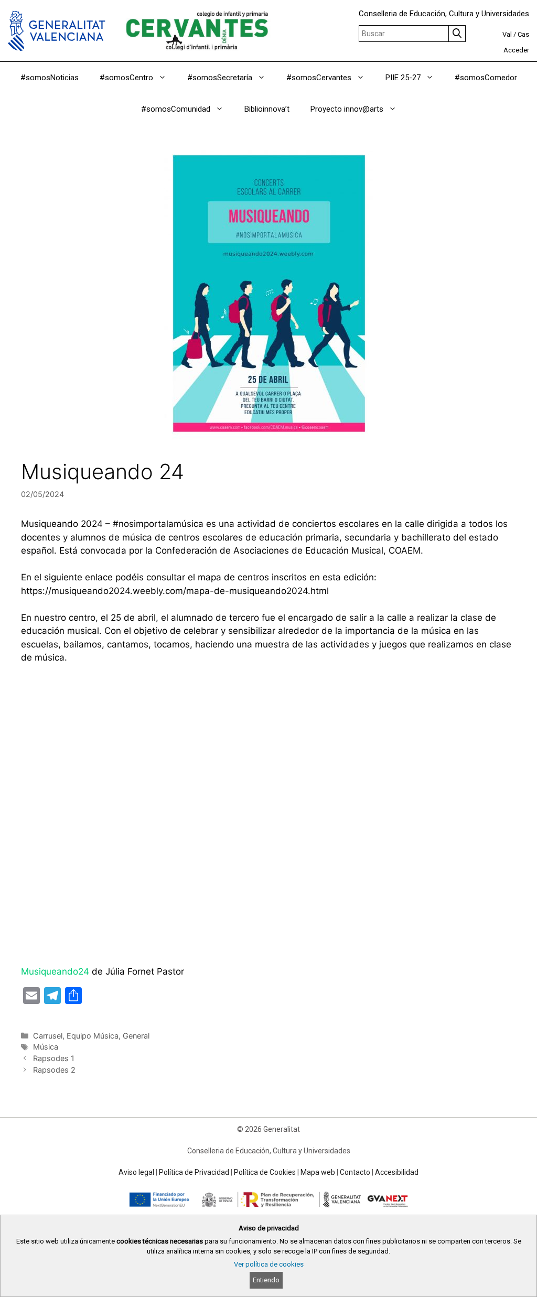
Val (507, 34)
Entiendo (266, 1280)
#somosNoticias (49, 77)
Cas (523, 34)
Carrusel (47, 1035)
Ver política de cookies (269, 1264)
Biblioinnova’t (266, 109)
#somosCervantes (318, 77)
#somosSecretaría (219, 77)
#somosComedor (486, 77)
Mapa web (317, 1172)
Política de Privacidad (194, 1172)
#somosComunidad (175, 109)
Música (45, 1046)
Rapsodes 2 (54, 1069)
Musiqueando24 (55, 971)
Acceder (516, 50)
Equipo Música (93, 1035)
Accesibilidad (396, 1172)
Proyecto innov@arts (346, 109)
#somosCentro (126, 77)
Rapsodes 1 (53, 1058)
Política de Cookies (265, 1172)
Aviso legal (136, 1172)
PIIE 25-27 (403, 77)
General (136, 1035)
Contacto (355, 1172)
